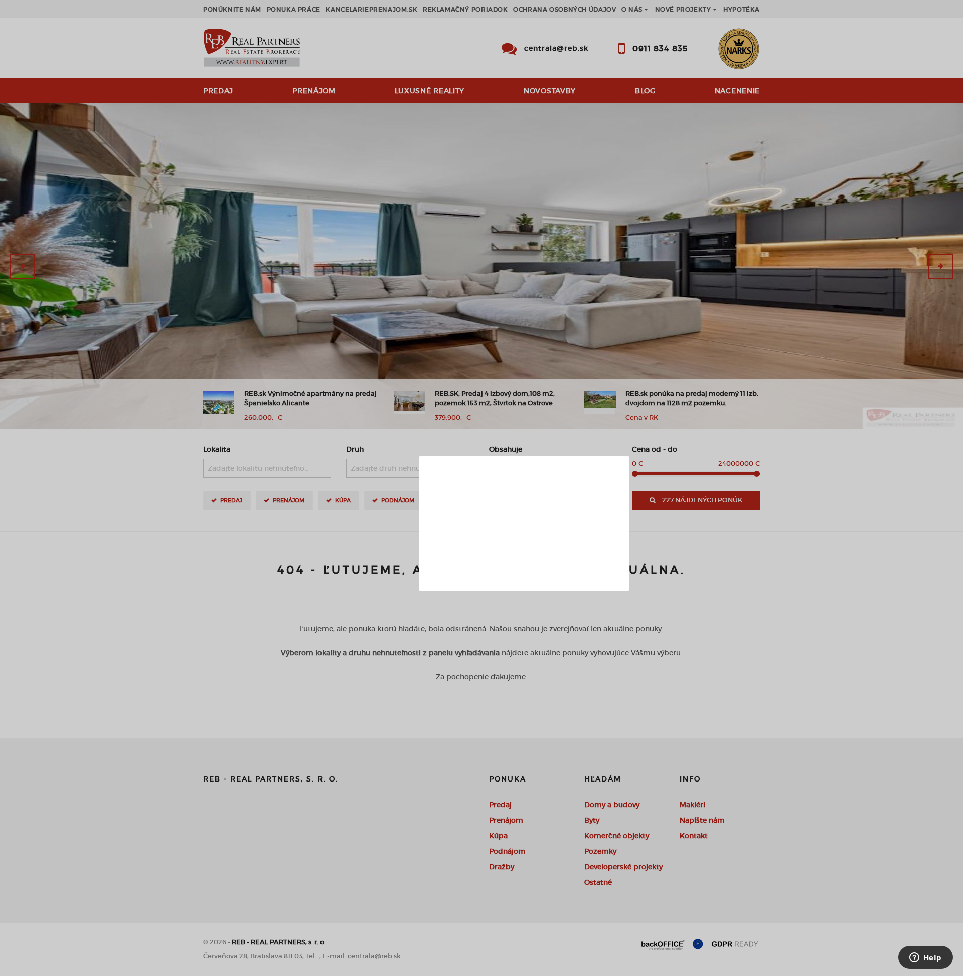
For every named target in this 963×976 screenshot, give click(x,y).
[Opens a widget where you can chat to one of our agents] (925, 958)
